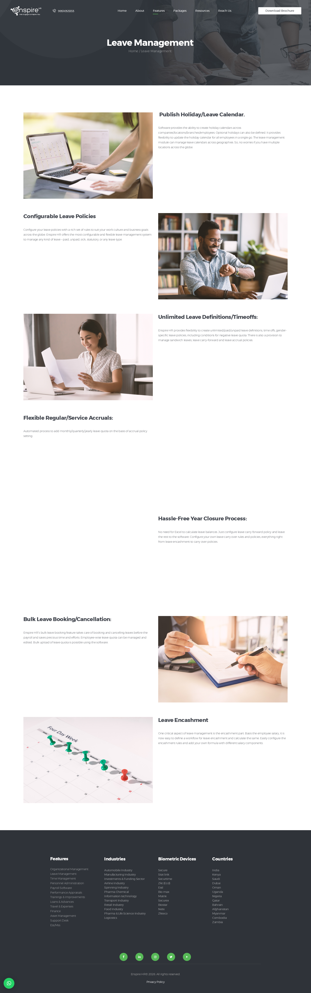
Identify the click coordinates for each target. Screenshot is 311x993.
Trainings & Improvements (67, 897)
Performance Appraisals (66, 892)
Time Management (63, 878)
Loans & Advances (62, 901)
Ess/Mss (55, 925)
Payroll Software (61, 888)
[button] (9, 983)
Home (133, 51)
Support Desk (59, 920)
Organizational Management (69, 869)
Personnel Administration (67, 883)
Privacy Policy (155, 982)
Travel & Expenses (61, 906)
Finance (55, 911)
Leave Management (63, 873)
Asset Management (63, 915)
